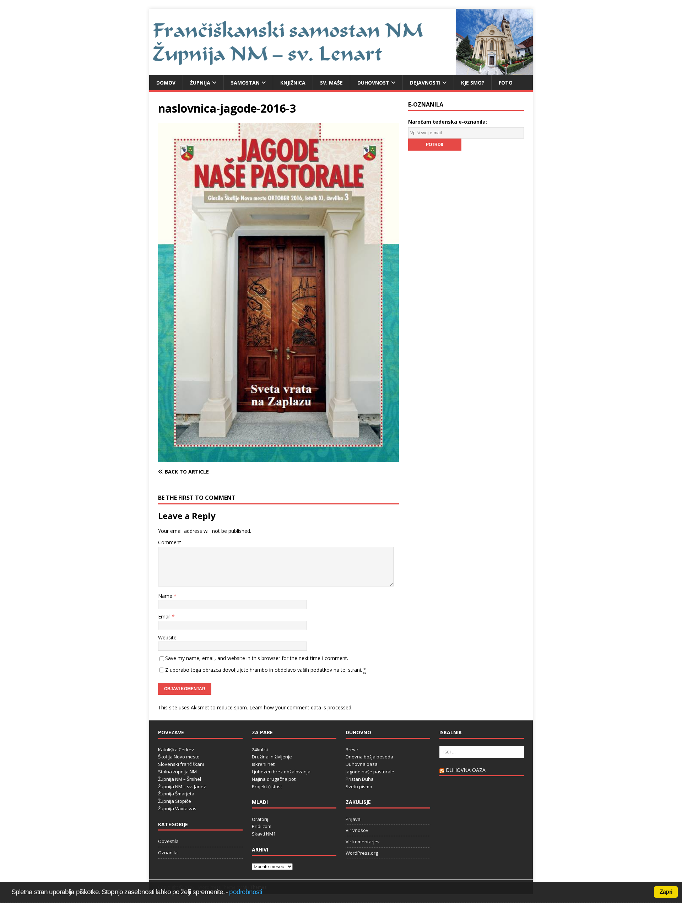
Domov (165, 82)
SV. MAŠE (331, 82)
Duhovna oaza (362, 764)
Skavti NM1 (264, 834)
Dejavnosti (425, 82)
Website (167, 637)
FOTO (506, 82)
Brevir (352, 749)
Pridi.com (261, 826)
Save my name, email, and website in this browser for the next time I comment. (256, 658)
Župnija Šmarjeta (176, 793)
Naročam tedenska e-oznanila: (447, 121)
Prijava (353, 819)
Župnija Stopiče (174, 801)
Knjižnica (292, 82)
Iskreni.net (263, 764)
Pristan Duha (360, 779)
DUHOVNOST (373, 82)
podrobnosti (245, 892)
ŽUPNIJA (200, 82)
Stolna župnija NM (177, 771)
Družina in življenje (272, 756)
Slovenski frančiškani (181, 764)
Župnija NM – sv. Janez (182, 786)
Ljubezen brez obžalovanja (281, 771)
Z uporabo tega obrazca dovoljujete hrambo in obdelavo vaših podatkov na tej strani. (265, 669)
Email (165, 616)
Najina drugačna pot (274, 779)
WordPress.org (362, 853)
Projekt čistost (267, 786)
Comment (169, 542)
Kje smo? (472, 82)
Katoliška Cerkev (176, 749)
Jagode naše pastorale (370, 771)
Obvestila (168, 841)
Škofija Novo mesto (179, 756)
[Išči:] (481, 751)
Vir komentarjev (363, 841)
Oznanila (168, 852)
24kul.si (260, 749)
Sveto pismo (359, 786)
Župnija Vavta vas (177, 808)
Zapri (666, 892)
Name (166, 596)
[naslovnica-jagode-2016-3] (278, 458)
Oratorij (260, 819)
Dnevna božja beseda (369, 756)
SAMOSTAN (245, 82)
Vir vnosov (357, 830)
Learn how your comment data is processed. (300, 707)
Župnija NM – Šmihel (179, 779)
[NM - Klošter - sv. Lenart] (341, 70)
